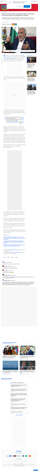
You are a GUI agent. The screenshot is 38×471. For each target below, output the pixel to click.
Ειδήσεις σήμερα (12, 249)
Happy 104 (30, 456)
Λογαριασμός (36, 1)
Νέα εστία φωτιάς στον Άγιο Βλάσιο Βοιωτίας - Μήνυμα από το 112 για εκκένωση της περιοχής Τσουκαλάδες (19, 394)
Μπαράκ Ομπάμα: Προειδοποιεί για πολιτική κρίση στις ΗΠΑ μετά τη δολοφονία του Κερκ (14, 245)
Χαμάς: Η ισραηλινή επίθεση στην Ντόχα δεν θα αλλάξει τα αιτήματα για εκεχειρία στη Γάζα (31, 92)
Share (2, 65)
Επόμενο (37, 10)
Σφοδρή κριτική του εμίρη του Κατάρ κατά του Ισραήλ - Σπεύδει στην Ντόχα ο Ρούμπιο (31, 79)
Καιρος (34, 1)
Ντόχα (17, 257)
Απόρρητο (36, 470)
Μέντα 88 (26, 456)
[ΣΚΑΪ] (19, 451)
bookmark (2, 63)
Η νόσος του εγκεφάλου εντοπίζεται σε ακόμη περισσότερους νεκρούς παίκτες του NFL (19, 390)
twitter (2, 57)
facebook (2, 56)
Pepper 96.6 (23, 456)
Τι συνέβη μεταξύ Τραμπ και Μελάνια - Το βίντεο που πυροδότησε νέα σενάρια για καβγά (27, 371)
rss (22, 461)
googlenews (26, 461)
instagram (17, 461)
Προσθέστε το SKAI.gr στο (8, 24)
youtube (24, 461)
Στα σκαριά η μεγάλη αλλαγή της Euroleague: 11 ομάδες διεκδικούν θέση (19, 385)
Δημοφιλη (15, 382)
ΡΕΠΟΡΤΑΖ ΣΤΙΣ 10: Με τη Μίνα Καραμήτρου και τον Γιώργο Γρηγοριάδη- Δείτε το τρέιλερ (19, 408)
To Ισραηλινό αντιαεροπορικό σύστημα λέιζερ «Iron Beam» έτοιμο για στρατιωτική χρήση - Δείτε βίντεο (14, 242)
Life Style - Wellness (6, 359)
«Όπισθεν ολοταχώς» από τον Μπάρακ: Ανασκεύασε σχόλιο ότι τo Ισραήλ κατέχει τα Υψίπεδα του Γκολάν (27, 357)
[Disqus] (19, 273)
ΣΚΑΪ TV (7, 456)
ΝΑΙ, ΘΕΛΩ (27, 6)
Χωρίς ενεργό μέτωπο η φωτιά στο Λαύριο (18, 404)
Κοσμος (5, 12)
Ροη (11, 382)
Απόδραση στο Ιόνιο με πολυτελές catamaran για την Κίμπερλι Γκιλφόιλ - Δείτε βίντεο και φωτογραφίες (10, 357)
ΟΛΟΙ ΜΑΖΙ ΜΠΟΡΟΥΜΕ (19, 456)
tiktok (19, 461)
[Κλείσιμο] (37, 5)
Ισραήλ (12, 257)
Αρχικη (3, 12)
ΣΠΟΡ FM (14, 456)
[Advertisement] (19, 334)
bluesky (20, 461)
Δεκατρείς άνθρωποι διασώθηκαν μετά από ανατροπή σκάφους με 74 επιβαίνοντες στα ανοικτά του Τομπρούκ (15, 238)
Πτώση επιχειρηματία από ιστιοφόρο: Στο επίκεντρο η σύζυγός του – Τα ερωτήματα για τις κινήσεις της (10, 371)
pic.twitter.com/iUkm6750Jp (12, 122)
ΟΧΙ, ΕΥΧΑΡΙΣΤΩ (19, 6)
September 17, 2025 (23, 120)
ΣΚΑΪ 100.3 (10, 456)
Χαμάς (22, 55)
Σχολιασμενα (21, 382)
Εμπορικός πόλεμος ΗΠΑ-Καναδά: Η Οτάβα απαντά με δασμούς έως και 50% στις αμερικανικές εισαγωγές (18, 400)
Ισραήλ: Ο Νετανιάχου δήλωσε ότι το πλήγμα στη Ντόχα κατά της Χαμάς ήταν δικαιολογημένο (31, 65)
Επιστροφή (36, 465)
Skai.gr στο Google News (16, 252)
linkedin (15, 461)
